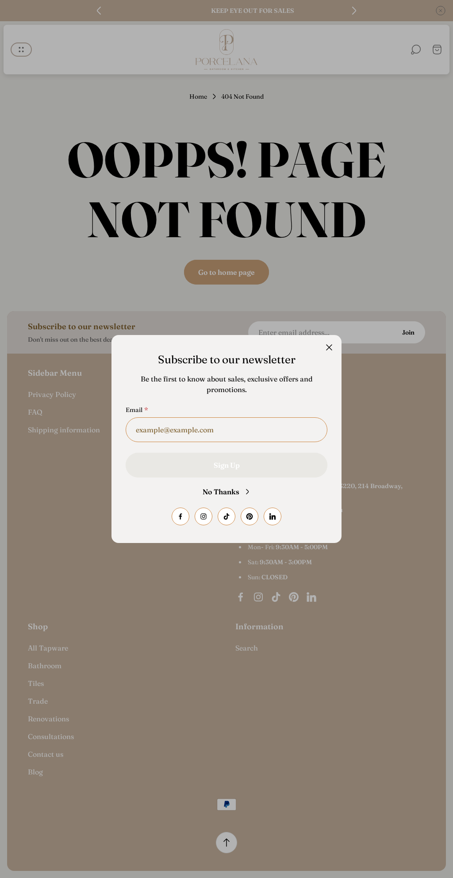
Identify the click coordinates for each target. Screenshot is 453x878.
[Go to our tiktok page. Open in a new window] (226, 516)
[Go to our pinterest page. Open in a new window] (249, 516)
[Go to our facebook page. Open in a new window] (180, 516)
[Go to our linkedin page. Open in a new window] (272, 516)
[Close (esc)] (329, 347)
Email (134, 410)
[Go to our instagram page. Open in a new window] (203, 516)
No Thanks (221, 491)
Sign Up (227, 465)
